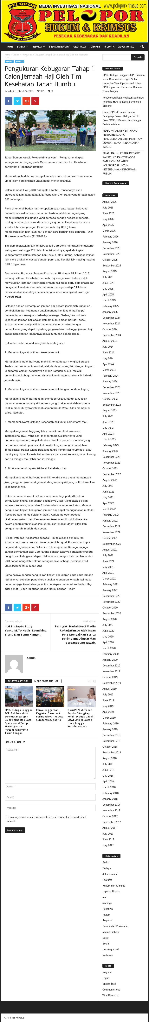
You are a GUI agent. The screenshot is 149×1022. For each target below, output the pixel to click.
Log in (105, 978)
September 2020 (111, 613)
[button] (142, 47)
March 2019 (109, 717)
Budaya (106, 868)
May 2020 (107, 636)
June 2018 (108, 769)
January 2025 (110, 312)
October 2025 (110, 259)
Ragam (106, 914)
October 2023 (110, 398)
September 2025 (111, 265)
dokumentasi (109, 874)
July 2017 (107, 833)
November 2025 (111, 254)
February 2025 (110, 306)
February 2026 (110, 236)
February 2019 (110, 723)
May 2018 (107, 775)
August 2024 (109, 341)
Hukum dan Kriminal (113, 885)
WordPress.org (110, 995)
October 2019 (110, 677)
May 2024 (107, 358)
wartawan (107, 955)
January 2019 (110, 729)
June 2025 (108, 283)
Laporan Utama (111, 891)
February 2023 (110, 445)
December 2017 (111, 804)
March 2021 (109, 578)
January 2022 (110, 520)
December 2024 (111, 317)
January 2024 (110, 381)
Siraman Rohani (59, 46)
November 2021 (111, 532)
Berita (21, 46)
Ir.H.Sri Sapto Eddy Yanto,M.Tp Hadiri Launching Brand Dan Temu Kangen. (26, 630)
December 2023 (111, 387)
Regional (107, 920)
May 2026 (107, 219)
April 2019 (108, 712)
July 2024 (107, 346)
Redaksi (37, 46)
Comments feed (111, 989)
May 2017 (107, 845)
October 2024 (110, 329)
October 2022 (110, 468)
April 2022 (108, 503)
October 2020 (110, 607)
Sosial (105, 943)
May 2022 (107, 497)
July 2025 (107, 277)
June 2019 (108, 700)
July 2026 (107, 207)
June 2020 (108, 630)
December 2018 (111, 735)
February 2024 (110, 375)
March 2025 (109, 300)
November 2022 (111, 462)
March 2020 (109, 648)
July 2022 (107, 485)
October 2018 (110, 746)
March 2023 (109, 439)
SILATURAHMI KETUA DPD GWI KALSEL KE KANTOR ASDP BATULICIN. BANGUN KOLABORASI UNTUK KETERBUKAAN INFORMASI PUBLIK (121, 163)
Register (107, 972)
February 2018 (110, 793)
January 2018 (110, 798)
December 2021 (111, 526)
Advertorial (126, 46)
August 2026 (109, 201)
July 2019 (107, 694)
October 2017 (110, 816)
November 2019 (111, 671)
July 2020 (107, 625)
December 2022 (111, 456)
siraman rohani (110, 932)
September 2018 (111, 752)
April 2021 (108, 572)
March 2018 (109, 787)
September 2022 (111, 474)
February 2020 (110, 654)
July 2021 (107, 555)
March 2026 (109, 230)
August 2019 (109, 688)
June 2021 (108, 561)
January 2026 (110, 242)
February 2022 (110, 514)
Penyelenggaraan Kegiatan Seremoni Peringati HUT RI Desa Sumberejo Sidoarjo (49, 715)
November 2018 (111, 740)
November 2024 (111, 323)
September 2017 (111, 822)
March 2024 (109, 369)
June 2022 (108, 491)
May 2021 (107, 567)
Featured (107, 879)
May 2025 (107, 288)
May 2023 (107, 427)
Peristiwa (107, 908)
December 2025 (111, 248)
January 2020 (110, 659)
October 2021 (110, 538)
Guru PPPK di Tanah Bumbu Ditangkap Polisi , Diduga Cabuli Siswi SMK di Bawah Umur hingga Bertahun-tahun (81, 718)
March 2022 (109, 509)
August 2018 (109, 758)
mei (104, 897)
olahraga (107, 903)
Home (9, 46)
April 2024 (108, 364)
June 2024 (108, 352)
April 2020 (108, 642)
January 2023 (110, 451)
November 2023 (111, 393)
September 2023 (111, 404)
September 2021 (111, 543)
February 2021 (110, 584)
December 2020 (111, 596)
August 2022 (109, 480)
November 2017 (111, 810)
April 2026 (108, 225)
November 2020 (111, 601)
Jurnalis (95, 46)
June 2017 (108, 839)
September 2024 (111, 335)
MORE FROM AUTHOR (46, 681)
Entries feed (109, 983)
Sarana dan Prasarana (114, 926)
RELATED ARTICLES (18, 681)
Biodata (109, 46)
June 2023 (108, 422)
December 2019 (111, 665)
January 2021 (110, 590)
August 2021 (109, 549)
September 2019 (111, 683)
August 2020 (109, 619)
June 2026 (108, 213)
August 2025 (109, 271)
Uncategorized (110, 949)
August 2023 (109, 410)
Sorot (19, 61)
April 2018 (108, 781)
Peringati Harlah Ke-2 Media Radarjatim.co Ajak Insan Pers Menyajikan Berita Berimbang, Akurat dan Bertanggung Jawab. (75, 634)
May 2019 (107, 706)
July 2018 (107, 764)
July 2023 (107, 416)
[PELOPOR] (74, 21)
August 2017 (109, 827)
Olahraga (79, 46)
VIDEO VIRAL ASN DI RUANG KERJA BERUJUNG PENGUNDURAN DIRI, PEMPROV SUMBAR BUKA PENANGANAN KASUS (122, 138)
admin (11, 90)
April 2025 (108, 294)
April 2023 (108, 433)
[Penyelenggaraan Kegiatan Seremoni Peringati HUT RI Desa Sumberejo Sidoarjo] (50, 696)
